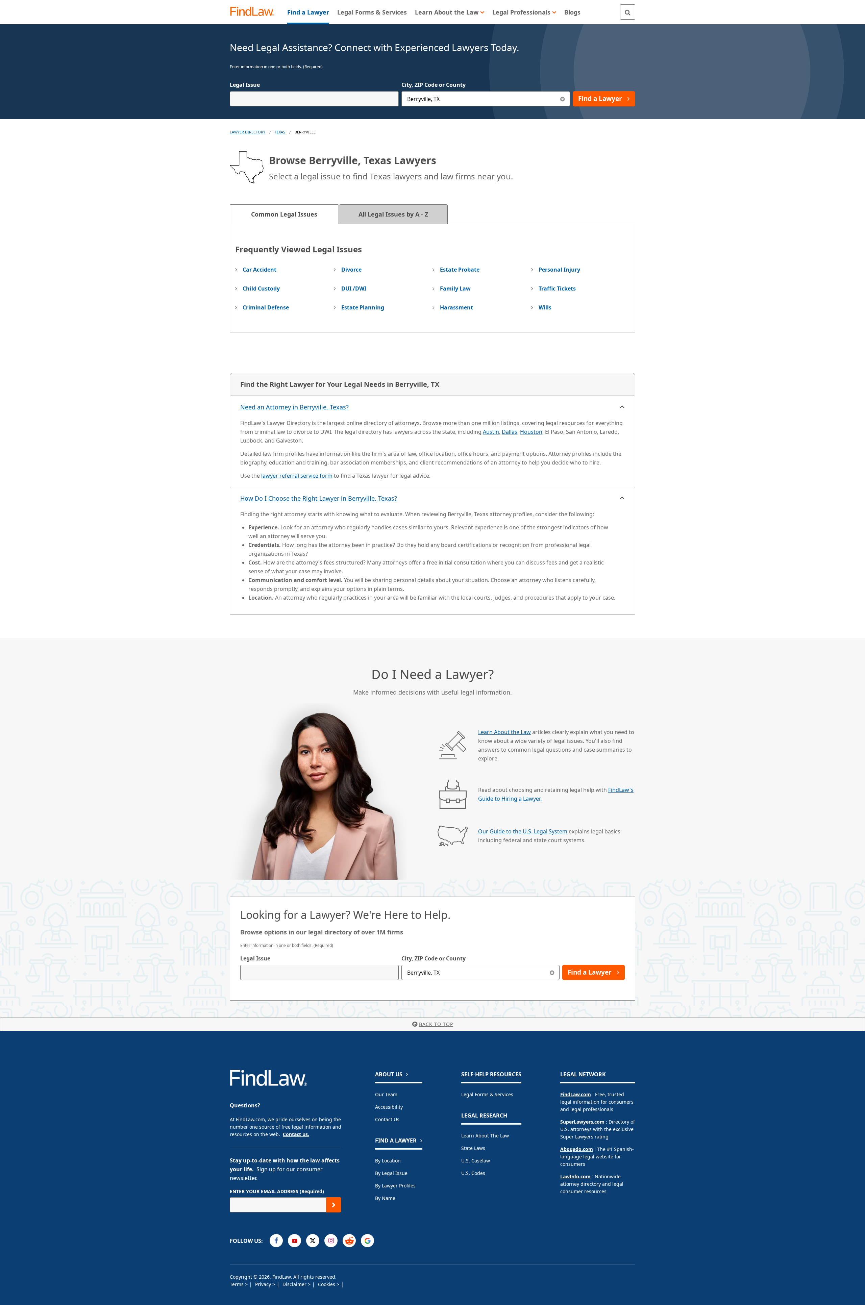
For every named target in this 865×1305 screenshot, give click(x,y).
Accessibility (389, 1107)
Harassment (456, 307)
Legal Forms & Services (487, 1094)
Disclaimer (295, 1284)
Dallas (509, 431)
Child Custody (261, 288)
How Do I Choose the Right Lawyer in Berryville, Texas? (318, 498)
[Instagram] (331, 1240)
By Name (385, 1198)
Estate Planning (362, 307)
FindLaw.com (575, 1094)
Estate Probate (459, 269)
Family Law (455, 288)
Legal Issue (245, 85)
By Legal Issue (391, 1173)
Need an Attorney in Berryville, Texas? (294, 407)
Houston (531, 431)
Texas (280, 131)
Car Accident (259, 269)
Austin (491, 431)
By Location (388, 1160)
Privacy (263, 1284)
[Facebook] (276, 1240)
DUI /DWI (353, 288)
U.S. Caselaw (475, 1160)
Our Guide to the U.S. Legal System (522, 831)
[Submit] (333, 1204)
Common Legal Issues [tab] (284, 214)
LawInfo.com (575, 1176)
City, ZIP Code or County (433, 85)
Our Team (386, 1094)
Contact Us (387, 1119)
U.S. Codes (473, 1173)
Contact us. (296, 1134)
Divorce (351, 269)
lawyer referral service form (296, 475)
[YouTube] (294, 1240)
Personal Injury (559, 269)
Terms (237, 1284)
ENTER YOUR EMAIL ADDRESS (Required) (277, 1191)
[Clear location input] (562, 98)
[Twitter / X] (312, 1240)
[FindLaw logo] (255, 12)
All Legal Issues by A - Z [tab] (393, 214)
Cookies (327, 1284)
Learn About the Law (504, 732)
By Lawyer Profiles (395, 1185)
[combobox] (314, 98)
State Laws (473, 1148)
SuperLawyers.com (582, 1122)
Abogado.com (576, 1149)
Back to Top (436, 1024)
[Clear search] (552, 972)
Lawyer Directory (247, 131)
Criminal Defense (266, 307)
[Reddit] (349, 1240)
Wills (545, 307)
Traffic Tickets (557, 288)
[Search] (627, 12)
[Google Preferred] (367, 1240)
